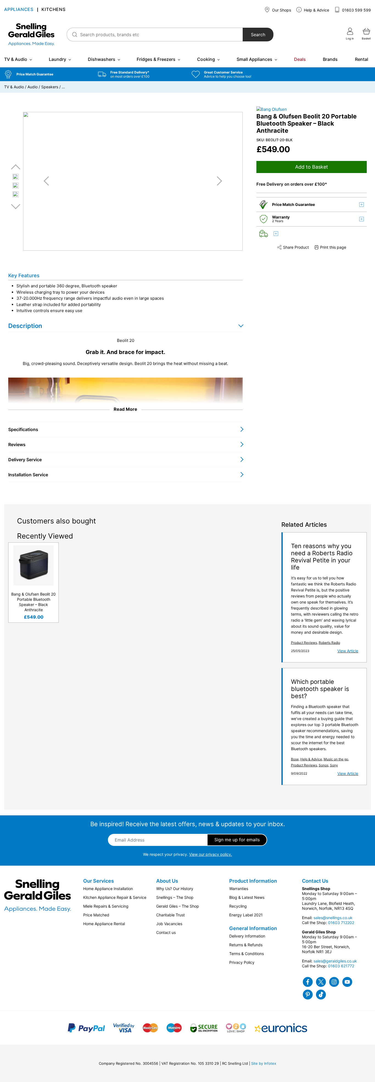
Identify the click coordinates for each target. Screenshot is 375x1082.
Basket (366, 38)
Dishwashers (101, 59)
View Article (347, 650)
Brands (330, 59)
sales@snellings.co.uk (333, 917)
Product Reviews (304, 643)
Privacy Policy (241, 962)
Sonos (323, 765)
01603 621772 (341, 966)
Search (258, 34)
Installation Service (28, 474)
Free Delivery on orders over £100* (291, 184)
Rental (361, 59)
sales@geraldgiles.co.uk (335, 961)
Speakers (49, 86)
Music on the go (336, 759)
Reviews (17, 444)
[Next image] (217, 181)
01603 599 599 (356, 10)
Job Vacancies (169, 923)
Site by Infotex (263, 1063)
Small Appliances (254, 59)
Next (15, 206)
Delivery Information (247, 936)
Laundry (57, 59)
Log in (350, 38)
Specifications (23, 429)
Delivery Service (25, 459)
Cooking (206, 59)
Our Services (98, 881)
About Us (167, 881)
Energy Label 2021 (246, 915)
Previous (15, 167)
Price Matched (96, 915)
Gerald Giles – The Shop (177, 906)
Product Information (253, 881)
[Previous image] (48, 181)
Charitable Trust (170, 915)
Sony (334, 765)
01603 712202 (341, 922)
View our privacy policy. (210, 854)
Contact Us (315, 881)
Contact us (166, 932)
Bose (295, 759)
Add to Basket (311, 167)
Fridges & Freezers (156, 59)
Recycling (238, 906)
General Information (253, 928)
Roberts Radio (329, 643)
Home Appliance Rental (104, 923)
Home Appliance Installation (108, 888)
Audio (32, 86)
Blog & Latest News (246, 897)
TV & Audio (15, 59)
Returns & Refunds (245, 944)
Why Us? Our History (174, 888)
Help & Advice (316, 10)
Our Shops (281, 10)
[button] (47, 74)
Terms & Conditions (246, 953)
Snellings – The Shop (175, 897)
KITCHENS (53, 10)
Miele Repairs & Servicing (105, 906)
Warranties (238, 888)
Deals (300, 59)
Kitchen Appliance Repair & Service (114, 897)
